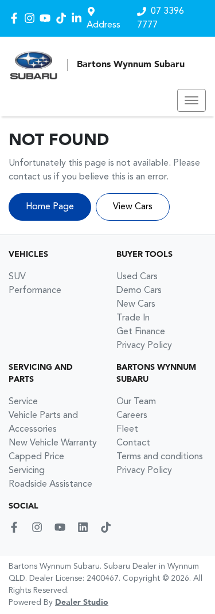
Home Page (50, 207)
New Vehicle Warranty (53, 443)
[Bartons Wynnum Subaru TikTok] (108, 527)
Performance (35, 290)
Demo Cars (139, 290)
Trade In (133, 318)
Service (23, 401)
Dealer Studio (81, 603)
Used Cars (137, 276)
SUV (17, 276)
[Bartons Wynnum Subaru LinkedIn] (79, 18)
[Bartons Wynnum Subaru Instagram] (32, 18)
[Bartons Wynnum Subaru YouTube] (47, 18)
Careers (131, 415)
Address (103, 25)
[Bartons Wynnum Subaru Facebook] (16, 18)
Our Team (136, 401)
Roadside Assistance (50, 484)
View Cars (133, 207)
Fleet (127, 429)
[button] (191, 100)
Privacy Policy (144, 345)
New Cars (135, 304)
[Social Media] (63, 18)
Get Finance (140, 332)
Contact (133, 443)
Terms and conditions (159, 457)
